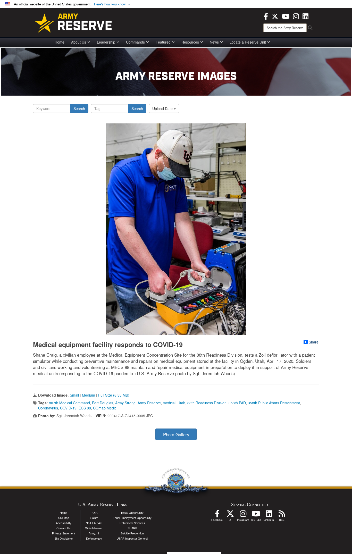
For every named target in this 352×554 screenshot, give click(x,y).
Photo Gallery (176, 434)
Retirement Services (132, 523)
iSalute (94, 517)
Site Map (63, 517)
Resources (190, 42)
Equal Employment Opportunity (132, 517)
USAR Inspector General (132, 538)
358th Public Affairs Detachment (274, 402)
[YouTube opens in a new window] (285, 15)
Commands (135, 42)
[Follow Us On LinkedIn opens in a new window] (268, 515)
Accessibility (63, 523)
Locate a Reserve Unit (248, 42)
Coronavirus (48, 407)
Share (314, 342)
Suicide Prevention (132, 533)
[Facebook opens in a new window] (266, 15)
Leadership (106, 42)
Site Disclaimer (63, 538)
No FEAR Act (94, 523)
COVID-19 (68, 407)
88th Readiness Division (207, 402)
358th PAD (237, 402)
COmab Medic (104, 407)
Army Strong (125, 402)
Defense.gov (94, 538)
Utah (181, 402)
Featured (163, 42)
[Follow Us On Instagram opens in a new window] (243, 515)
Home (59, 42)
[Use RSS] (281, 515)
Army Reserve (149, 402)
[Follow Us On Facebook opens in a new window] (217, 515)
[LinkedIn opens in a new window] (305, 15)
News (214, 42)
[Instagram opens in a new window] (296, 15)
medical (169, 402)
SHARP (132, 528)
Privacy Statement (63, 533)
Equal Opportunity (132, 512)
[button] (112, 4)
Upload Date (163, 108)
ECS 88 (85, 407)
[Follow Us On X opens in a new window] (230, 515)
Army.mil (94, 533)
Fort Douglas (102, 402)
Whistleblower (94, 528)
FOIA (94, 512)
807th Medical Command (69, 402)
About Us (78, 42)
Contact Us (63, 528)
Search (79, 108)
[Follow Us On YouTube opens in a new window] (255, 515)
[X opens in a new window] (275, 15)
